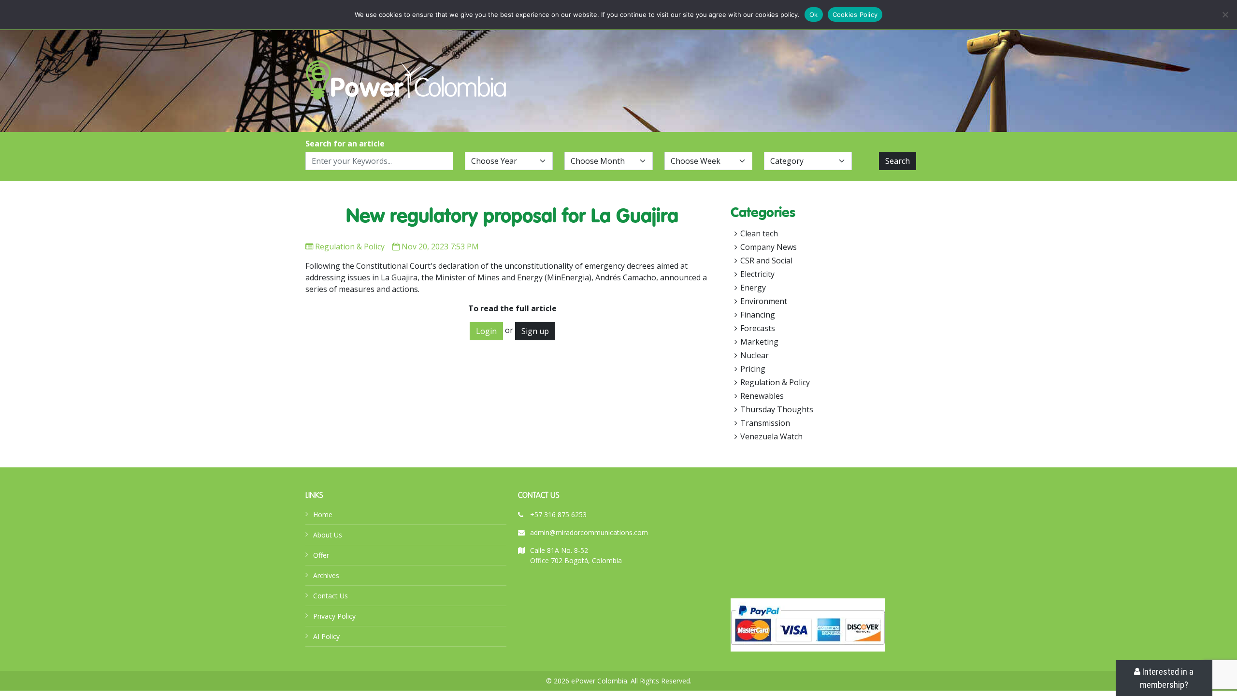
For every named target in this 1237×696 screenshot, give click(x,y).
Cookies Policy (855, 14)
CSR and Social (766, 260)
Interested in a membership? (1167, 678)
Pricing (752, 368)
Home (322, 514)
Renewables (762, 396)
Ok (813, 14)
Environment (763, 301)
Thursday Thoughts (776, 409)
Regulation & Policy (350, 246)
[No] (1225, 14)
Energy (753, 287)
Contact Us (330, 595)
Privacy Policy (334, 616)
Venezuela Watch (771, 436)
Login (486, 331)
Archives (326, 575)
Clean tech (759, 233)
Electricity (757, 274)
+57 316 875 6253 (558, 514)
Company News (768, 247)
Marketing (759, 341)
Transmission (765, 423)
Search (897, 161)
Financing (757, 314)
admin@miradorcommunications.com (589, 532)
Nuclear (754, 355)
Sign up (535, 331)
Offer (321, 555)
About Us (327, 534)
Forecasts (757, 328)
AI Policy (326, 636)
